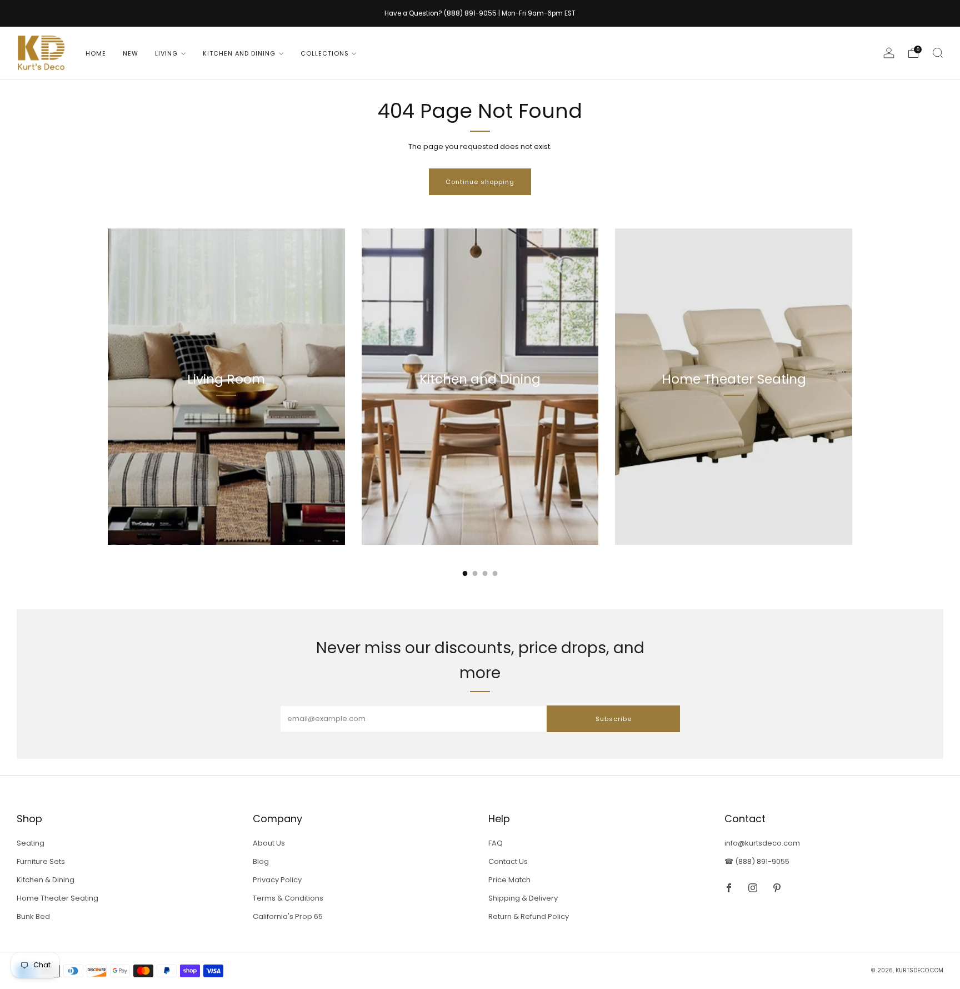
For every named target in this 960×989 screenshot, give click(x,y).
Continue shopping (480, 181)
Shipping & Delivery (523, 898)
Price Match (509, 879)
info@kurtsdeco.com (762, 843)
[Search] (937, 52)
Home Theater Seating (57, 898)
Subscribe (614, 718)
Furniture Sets (41, 861)
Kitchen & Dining (45, 879)
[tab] (465, 573)
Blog (261, 861)
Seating (30, 843)
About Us (269, 843)
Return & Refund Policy (528, 916)
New (130, 53)
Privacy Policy (277, 879)
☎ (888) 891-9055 (756, 861)
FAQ (495, 843)
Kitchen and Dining (239, 53)
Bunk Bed (33, 916)
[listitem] (480, 13)
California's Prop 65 (288, 916)
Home (96, 53)
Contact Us (508, 861)
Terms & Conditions (288, 898)
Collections (325, 53)
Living (166, 53)
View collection (226, 429)
